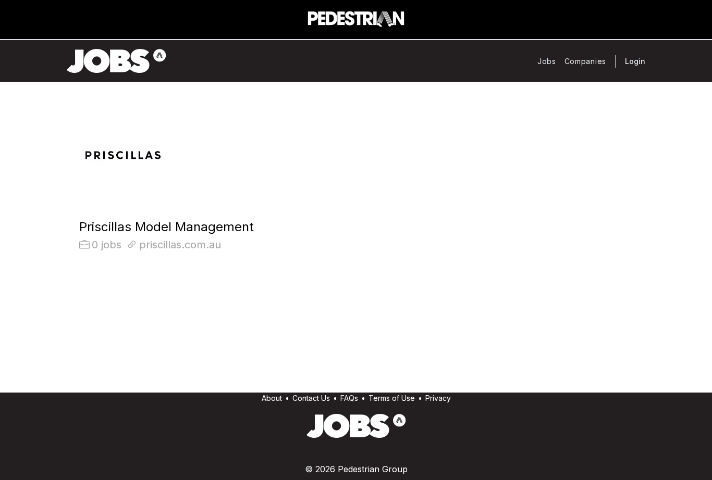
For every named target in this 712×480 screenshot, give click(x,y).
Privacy (438, 398)
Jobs (546, 61)
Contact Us (311, 398)
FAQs (349, 398)
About (272, 398)
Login (635, 61)
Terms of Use (392, 398)
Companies (585, 61)
